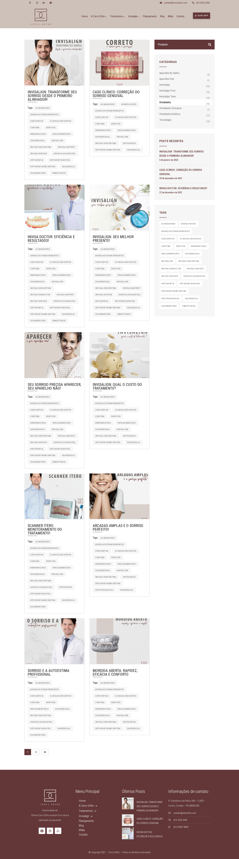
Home (82, 800)
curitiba (35, 127)
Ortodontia (165, 102)
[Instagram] (50, 831)
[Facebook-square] (42, 831)
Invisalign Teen (167, 96)
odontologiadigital (64, 153)
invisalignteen (38, 153)
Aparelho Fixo (166, 78)
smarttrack (59, 173)
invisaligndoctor (40, 295)
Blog (81, 825)
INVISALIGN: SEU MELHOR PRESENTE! (113, 239)
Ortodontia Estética (169, 114)
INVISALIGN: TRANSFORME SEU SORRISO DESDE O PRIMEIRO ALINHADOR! (52, 96)
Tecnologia (165, 119)
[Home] (40, 17)
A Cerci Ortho (86, 805)
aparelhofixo (128, 104)
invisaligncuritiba (40, 147)
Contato (83, 834)
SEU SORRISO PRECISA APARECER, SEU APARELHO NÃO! (54, 386)
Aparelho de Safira (169, 73)
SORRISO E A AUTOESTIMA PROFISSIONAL (48, 672)
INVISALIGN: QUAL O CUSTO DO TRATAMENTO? (117, 386)
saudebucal (68, 166)
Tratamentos (86, 811)
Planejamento (86, 821)
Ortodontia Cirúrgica (170, 108)
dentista (51, 127)
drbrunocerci (38, 134)
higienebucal (37, 140)
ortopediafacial (104, 590)
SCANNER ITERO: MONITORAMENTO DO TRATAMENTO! (45, 529)
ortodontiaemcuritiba (42, 166)
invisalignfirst (66, 147)
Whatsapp (202, 15)
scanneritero (38, 173)
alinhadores (43, 108)
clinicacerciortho (60, 121)
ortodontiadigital (60, 160)
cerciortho (36, 121)
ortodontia (36, 160)
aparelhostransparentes (44, 114)
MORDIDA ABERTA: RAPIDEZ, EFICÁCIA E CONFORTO (115, 672)
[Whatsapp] (58, 831)
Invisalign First (167, 90)
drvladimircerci (62, 134)
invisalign (57, 140)
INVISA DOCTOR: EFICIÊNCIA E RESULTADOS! (51, 239)
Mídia (82, 830)
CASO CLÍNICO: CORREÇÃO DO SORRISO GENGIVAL (116, 94)
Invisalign (164, 84)
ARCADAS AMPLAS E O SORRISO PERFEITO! (118, 527)
